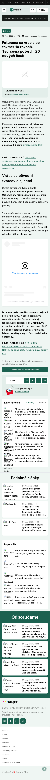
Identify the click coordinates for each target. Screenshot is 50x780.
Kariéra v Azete (8, 746)
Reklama (5, 742)
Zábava (6, 31)
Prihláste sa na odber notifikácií (25, 369)
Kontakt (5, 739)
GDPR (4, 758)
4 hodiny (30, 402)
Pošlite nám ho (22, 391)
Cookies (5, 754)
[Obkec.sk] (15, 10)
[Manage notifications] (44, 769)
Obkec (5, 731)
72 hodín (41, 402)
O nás (4, 735)
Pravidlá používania (10, 750)
